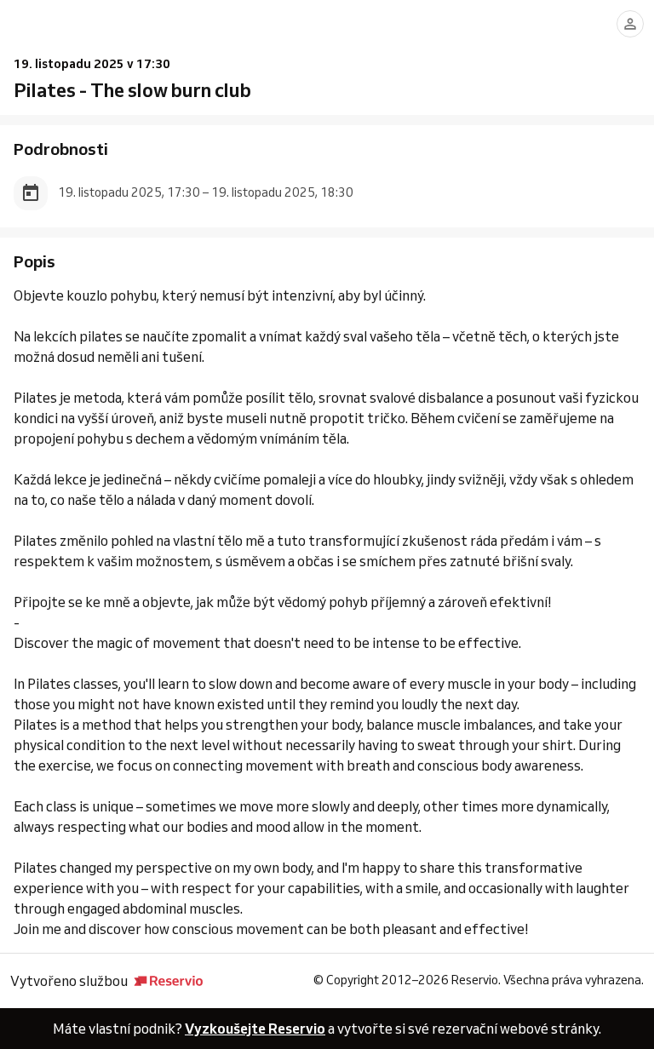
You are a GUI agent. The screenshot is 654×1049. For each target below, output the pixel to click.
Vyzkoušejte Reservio (255, 1028)
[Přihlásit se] (630, 23)
